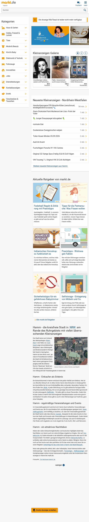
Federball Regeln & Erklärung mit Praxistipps (46, 207)
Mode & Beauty (12, 46)
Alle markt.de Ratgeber (45, 320)
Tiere (8, 40)
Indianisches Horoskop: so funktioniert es (45, 252)
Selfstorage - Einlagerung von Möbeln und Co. (74, 298)
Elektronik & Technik (14, 58)
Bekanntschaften (77, 438)
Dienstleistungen (13, 82)
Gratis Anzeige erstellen (46, 510)
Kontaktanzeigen (13, 88)
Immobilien (10, 70)
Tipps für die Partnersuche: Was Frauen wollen (73, 207)
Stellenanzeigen (79, 451)
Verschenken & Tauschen (12, 100)
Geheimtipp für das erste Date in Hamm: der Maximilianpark (63, 445)
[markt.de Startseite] (9, 2)
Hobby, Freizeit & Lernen (13, 34)
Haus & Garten (12, 28)
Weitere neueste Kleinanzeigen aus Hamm (50, 166)
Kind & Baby (11, 52)
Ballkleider (50, 392)
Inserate (58, 414)
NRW (72, 327)
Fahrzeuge (10, 64)
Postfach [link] (79, 5)
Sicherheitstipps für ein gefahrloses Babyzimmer (46, 298)
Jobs (8, 76)
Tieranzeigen (68, 451)
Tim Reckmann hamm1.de (47, 459)
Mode (45, 387)
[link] (41, 71)
